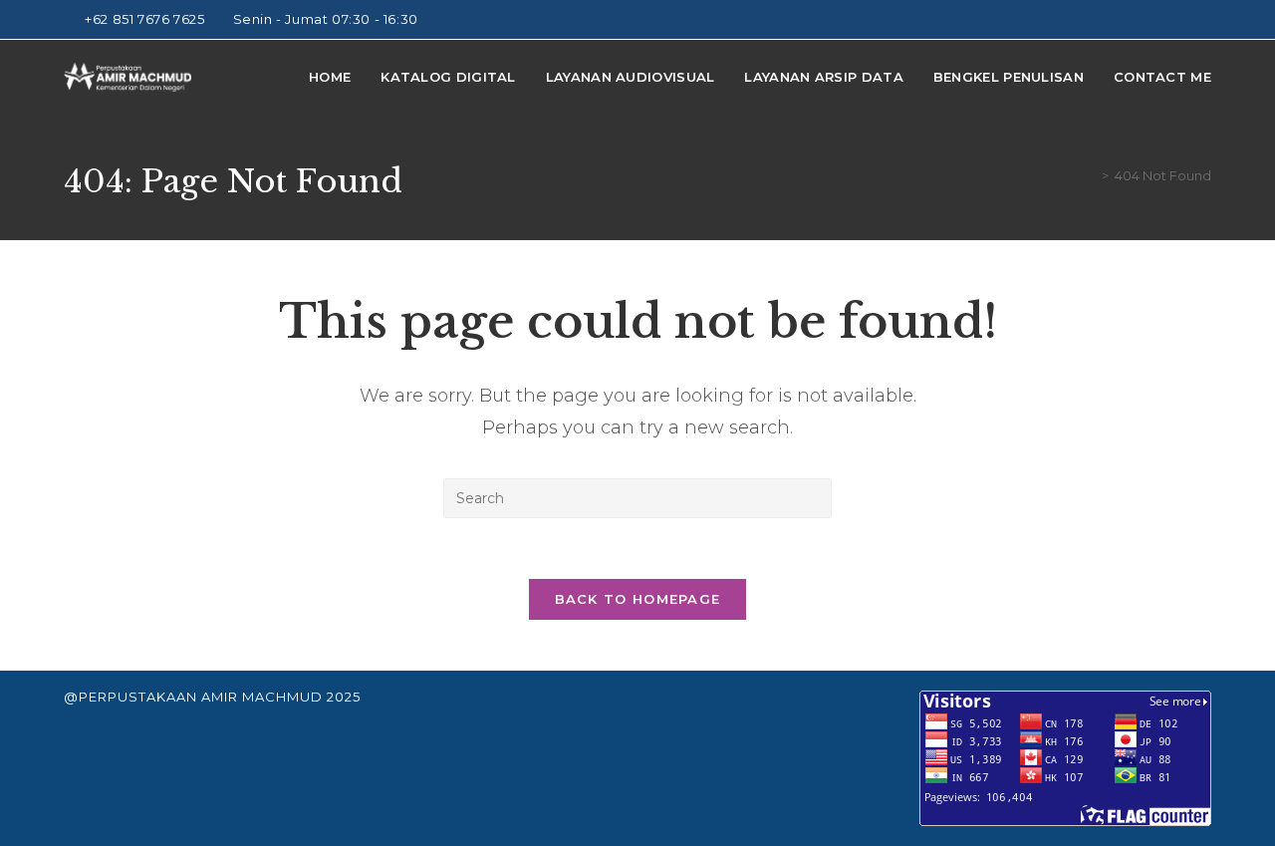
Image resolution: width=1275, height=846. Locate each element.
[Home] (1091, 175)
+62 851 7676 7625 (146, 19)
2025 (344, 697)
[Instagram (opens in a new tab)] (1159, 20)
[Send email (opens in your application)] (1202, 20)
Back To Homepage (638, 599)
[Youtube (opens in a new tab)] (1182, 20)
